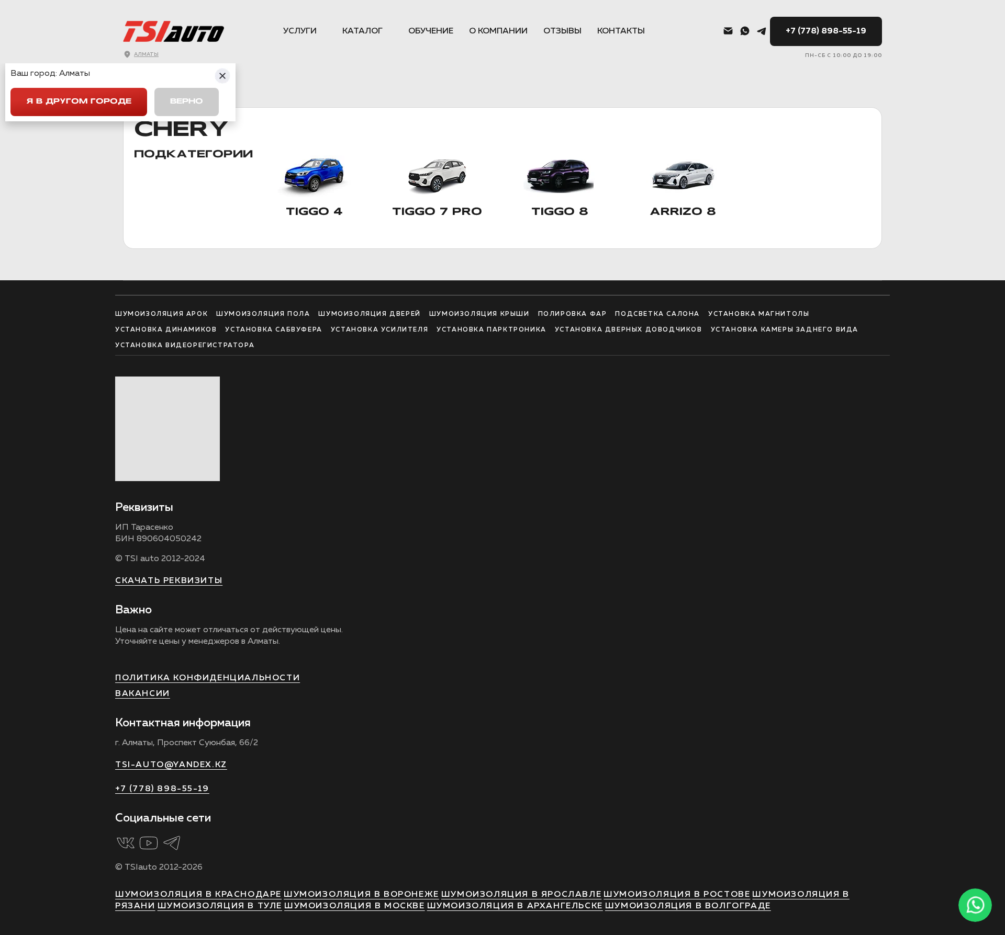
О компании (498, 31)
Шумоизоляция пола (263, 314)
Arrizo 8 (683, 212)
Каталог (362, 31)
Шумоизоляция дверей (369, 314)
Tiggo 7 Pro (437, 212)
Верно (186, 101)
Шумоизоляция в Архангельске (515, 906)
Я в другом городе (78, 101)
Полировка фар (572, 314)
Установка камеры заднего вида (784, 330)
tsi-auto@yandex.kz (171, 765)
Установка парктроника (491, 330)
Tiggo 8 (559, 212)
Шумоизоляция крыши (479, 314)
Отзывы (562, 31)
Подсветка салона (657, 314)
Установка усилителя (379, 330)
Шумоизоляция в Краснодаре (198, 895)
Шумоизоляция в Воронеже (361, 895)
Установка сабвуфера (273, 330)
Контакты (621, 31)
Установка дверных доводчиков (628, 330)
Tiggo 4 (314, 212)
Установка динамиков (166, 330)
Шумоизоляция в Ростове (677, 895)
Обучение (430, 31)
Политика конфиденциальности (207, 678)
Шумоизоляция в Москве (354, 906)
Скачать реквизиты (168, 581)
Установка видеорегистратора (184, 346)
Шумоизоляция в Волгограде (688, 906)
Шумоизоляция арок (161, 314)
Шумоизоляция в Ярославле (521, 895)
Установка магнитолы (758, 314)
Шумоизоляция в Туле (220, 906)
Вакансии (142, 694)
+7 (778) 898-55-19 (826, 31)
